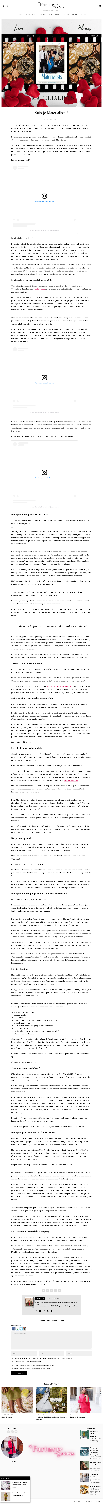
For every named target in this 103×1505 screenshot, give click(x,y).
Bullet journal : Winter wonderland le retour (19, 1483)
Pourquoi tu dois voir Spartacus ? (95, 1488)
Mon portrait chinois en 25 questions (94, 1434)
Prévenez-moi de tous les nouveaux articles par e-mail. (31, 1369)
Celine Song (39, 289)
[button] (14, 1329)
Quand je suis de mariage (77, 1417)
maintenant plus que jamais (59, 686)
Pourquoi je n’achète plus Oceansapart (94, 1450)
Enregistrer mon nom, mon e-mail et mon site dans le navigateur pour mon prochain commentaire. (44, 1358)
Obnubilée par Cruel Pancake (94, 1475)
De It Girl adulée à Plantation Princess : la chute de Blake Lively (51, 1418)
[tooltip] (95, 6)
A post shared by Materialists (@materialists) (44, 230)
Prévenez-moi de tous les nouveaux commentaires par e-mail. (34, 1365)
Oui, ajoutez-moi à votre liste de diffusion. (27, 1361)
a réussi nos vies (71, 780)
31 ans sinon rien (7, 1417)
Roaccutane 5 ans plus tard (95, 1463)
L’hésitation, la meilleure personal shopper (20, 1494)
